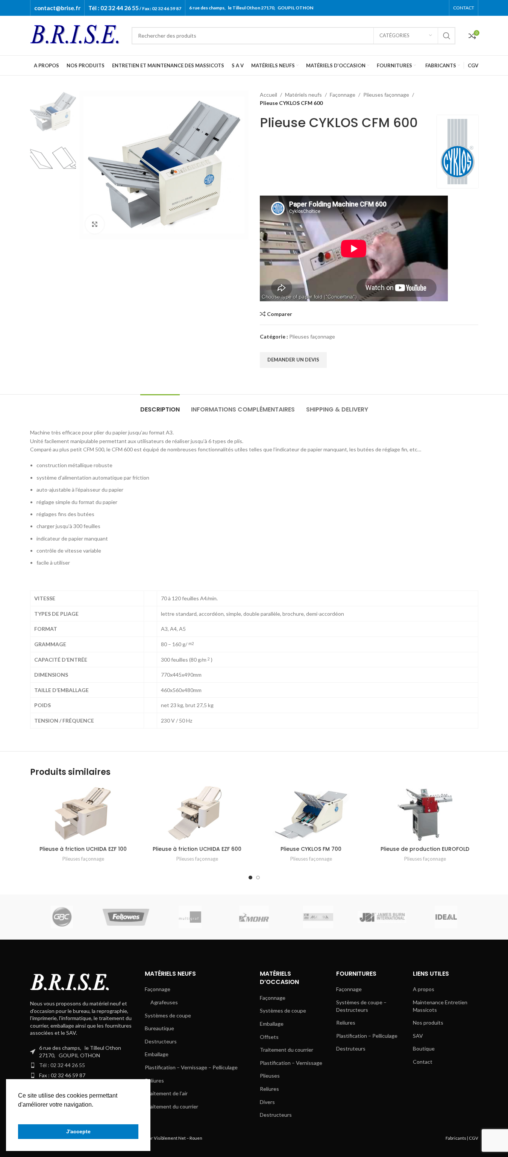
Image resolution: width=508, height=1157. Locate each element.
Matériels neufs (303, 94)
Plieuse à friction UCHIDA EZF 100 (83, 849)
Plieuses (270, 1075)
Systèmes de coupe (168, 1015)
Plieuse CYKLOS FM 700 (311, 849)
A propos (423, 989)
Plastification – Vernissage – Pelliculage (191, 1067)
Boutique (424, 1048)
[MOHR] (254, 917)
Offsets (269, 1037)
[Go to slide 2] (258, 877)
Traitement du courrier (171, 1106)
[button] (19, 1114)
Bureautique (159, 1028)
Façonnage (342, 94)
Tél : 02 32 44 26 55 (62, 1065)
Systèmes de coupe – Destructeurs (361, 1006)
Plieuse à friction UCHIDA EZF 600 (197, 849)
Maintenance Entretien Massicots (440, 1006)
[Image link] (71, 982)
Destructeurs (161, 1041)
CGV (473, 1138)
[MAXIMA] (318, 917)
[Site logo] (77, 35)
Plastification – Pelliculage (366, 1035)
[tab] (160, 405)
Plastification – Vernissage (291, 1063)
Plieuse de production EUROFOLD (425, 849)
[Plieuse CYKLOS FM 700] (311, 813)
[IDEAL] (446, 917)
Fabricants (456, 1138)
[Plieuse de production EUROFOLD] (425, 813)
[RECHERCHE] (446, 35)
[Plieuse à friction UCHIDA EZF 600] (197, 813)
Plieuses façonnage (386, 94)
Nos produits (428, 1022)
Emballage (156, 1054)
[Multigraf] (190, 917)
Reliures (154, 1080)
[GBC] (62, 917)
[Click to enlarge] (94, 224)
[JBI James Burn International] (382, 917)
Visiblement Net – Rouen (178, 1138)
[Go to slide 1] (250, 877)
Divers (267, 1102)
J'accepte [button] (78, 1131)
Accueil (268, 94)
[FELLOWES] (126, 917)
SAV (418, 1035)
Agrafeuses (164, 1002)
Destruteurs (350, 1048)
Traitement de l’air (166, 1093)
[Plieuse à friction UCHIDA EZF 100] (83, 813)
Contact (422, 1061)
